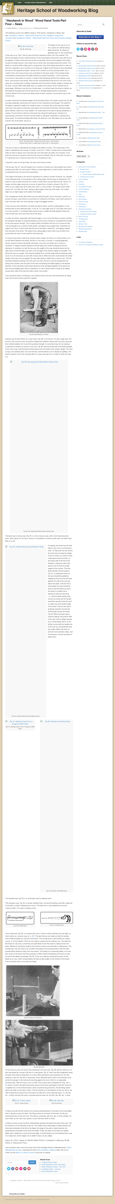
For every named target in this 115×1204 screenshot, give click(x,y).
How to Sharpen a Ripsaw (46, 1150)
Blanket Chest (84, 169)
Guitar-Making (83, 192)
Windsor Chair (83, 224)
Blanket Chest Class (85, 78)
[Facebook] (13, 1169)
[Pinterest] (29, 1169)
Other (51, 2)
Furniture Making (84, 189)
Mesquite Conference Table (87, 85)
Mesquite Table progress (86, 81)
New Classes (83, 199)
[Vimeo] (25, 1169)
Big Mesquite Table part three (87, 66)
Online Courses (83, 201)
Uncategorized (83, 219)
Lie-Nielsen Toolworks (85, 242)
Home (19, 2)
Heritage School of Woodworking (35, 2)
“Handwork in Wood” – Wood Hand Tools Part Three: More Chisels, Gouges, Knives (35, 1180)
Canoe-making (83, 179)
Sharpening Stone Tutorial (88, 214)
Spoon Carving (83, 216)
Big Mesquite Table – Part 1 (87, 71)
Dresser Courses (85, 172)
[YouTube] (17, 1169)
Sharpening (82, 206)
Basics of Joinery (22, 1152)
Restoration (82, 204)
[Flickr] (21, 1169)
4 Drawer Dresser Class (86, 88)
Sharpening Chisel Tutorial (88, 211)
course (31, 1152)
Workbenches (83, 231)
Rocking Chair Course (87, 177)
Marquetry (82, 196)
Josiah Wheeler (12, 28)
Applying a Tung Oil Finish (87, 73)
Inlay (80, 194)
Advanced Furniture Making (87, 167)
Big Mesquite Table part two (87, 68)
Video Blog (82, 221)
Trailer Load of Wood (61, 1183)
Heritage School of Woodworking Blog (57, 10)
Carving (81, 182)
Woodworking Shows (85, 229)
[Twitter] (9, 1169)
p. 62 (32, 936)
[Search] (103, 24)
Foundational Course (85, 187)
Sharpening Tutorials (85, 209)
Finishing (81, 184)
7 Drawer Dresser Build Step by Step (93, 174)
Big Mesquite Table (84, 76)
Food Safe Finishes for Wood (87, 61)
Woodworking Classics (40, 28)
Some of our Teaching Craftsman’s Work (91, 245)
